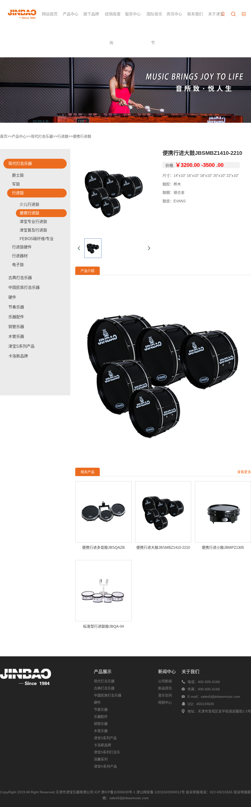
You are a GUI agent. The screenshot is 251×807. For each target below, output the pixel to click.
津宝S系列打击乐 (107, 752)
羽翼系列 (101, 759)
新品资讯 (165, 688)
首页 (3, 136)
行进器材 (20, 256)
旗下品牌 (91, 14)
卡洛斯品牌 (18, 356)
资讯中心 (174, 14)
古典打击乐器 (20, 278)
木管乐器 (16, 336)
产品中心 (70, 14)
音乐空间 (165, 695)
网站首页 (50, 14)
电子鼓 (18, 265)
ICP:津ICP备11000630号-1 (114, 792)
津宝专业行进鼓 (33, 222)
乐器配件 (16, 317)
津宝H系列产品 (105, 766)
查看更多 (244, 472)
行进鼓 (62, 136)
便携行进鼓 (82, 136)
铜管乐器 (16, 327)
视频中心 (165, 702)
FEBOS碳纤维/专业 (37, 239)
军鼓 (16, 184)
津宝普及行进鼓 (33, 230)
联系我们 (195, 14)
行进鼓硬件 (22, 247)
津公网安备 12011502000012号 (160, 792)
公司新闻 (165, 681)
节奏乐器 (16, 307)
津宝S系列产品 (21, 346)
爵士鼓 (18, 175)
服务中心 (133, 14)
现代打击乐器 (42, 136)
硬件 (12, 297)
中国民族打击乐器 (24, 287)
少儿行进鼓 (29, 204)
